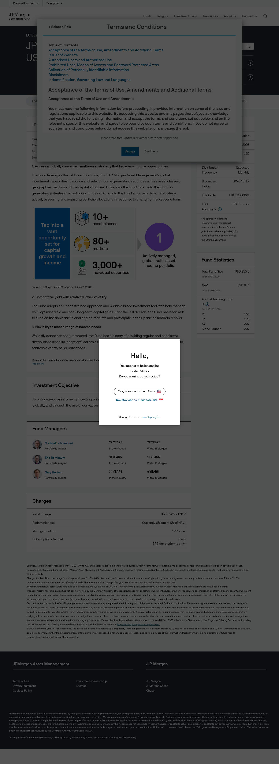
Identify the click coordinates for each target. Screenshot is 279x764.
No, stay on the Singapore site (137, 400)
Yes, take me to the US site (136, 391)
